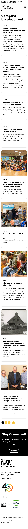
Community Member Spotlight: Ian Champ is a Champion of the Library (12, 398)
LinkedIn (10, 497)
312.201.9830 (6, 478)
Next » (26, 422)
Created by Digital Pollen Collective (10, 525)
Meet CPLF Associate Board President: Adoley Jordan (13, 103)
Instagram (6, 497)
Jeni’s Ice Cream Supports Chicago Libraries (12, 130)
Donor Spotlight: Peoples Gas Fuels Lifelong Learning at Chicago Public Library (13, 184)
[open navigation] (25, 7)
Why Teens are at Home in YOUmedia (12, 284)
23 (13, 422)
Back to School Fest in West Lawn (13, 235)
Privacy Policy (5, 522)
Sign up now (14, 450)
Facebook (2, 497)
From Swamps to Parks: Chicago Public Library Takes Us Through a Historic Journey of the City (14, 344)
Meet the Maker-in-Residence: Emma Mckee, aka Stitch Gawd (14, 30)
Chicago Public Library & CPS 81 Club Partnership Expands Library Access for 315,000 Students (13, 68)
